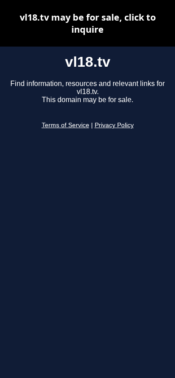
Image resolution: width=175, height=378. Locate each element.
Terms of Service (65, 125)
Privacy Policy (114, 125)
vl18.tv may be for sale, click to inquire (88, 23)
